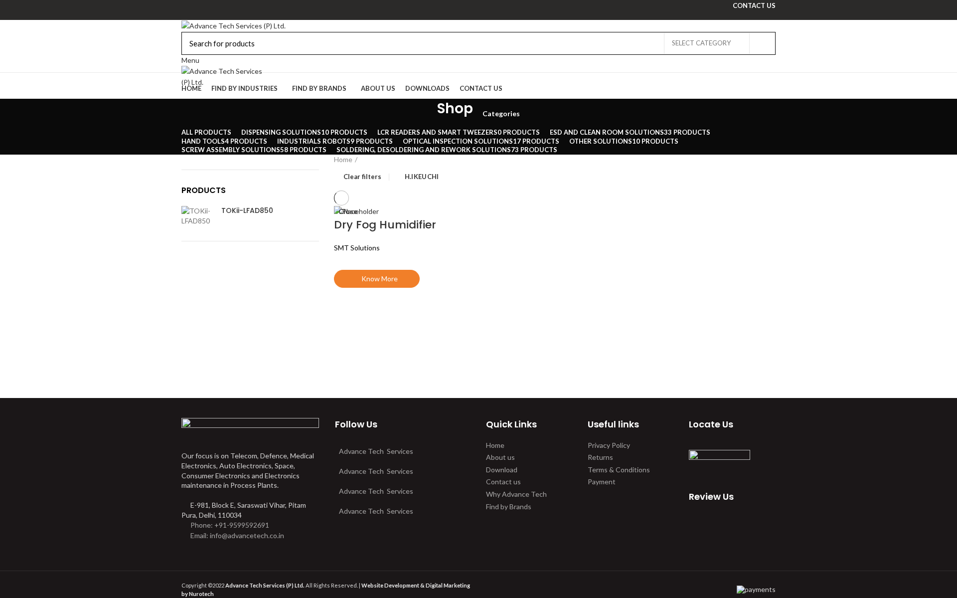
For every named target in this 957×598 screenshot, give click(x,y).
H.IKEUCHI (422, 177)
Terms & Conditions (619, 469)
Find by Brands (508, 506)
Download (501, 469)
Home (343, 159)
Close (347, 211)
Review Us (711, 496)
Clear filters (362, 177)
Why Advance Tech (516, 494)
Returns (600, 457)
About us (500, 457)
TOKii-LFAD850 (247, 210)
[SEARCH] (762, 43)
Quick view (346, 312)
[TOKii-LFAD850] (197, 215)
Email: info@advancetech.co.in (237, 535)
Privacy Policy (609, 445)
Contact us (503, 481)
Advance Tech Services (376, 451)
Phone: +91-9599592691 (229, 525)
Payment (602, 481)
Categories (501, 113)
